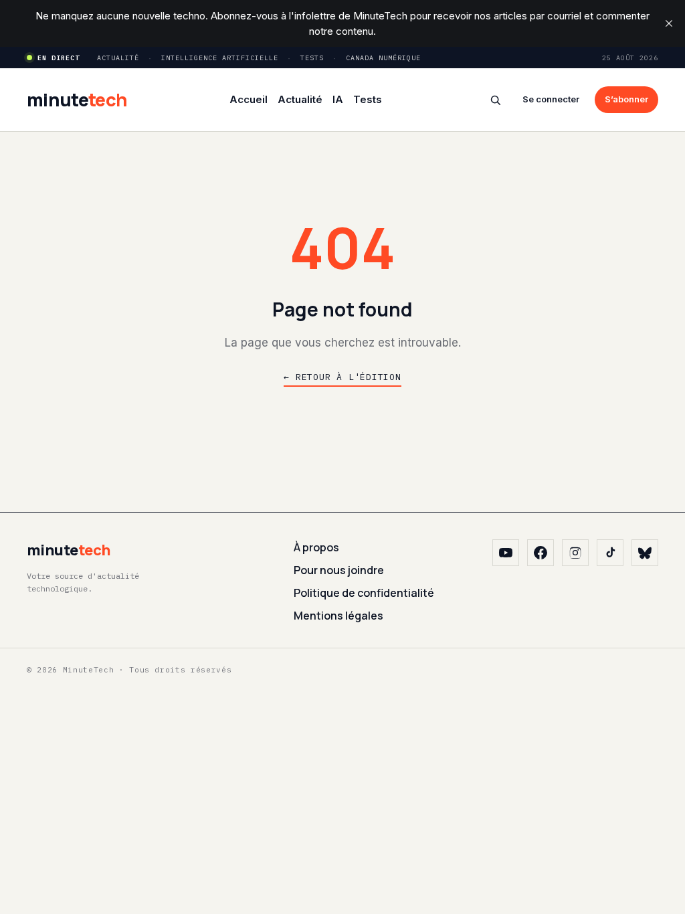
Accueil (248, 99)
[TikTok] (610, 552)
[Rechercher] (495, 100)
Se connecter (550, 99)
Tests (312, 58)
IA (337, 99)
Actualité (118, 58)
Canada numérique (383, 58)
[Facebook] (540, 552)
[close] (669, 23)
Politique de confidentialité (364, 592)
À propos (316, 547)
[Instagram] (575, 552)
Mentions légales (338, 615)
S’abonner (626, 99)
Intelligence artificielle (219, 58)
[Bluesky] (644, 552)
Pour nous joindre (339, 570)
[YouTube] (505, 552)
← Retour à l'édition (342, 377)
